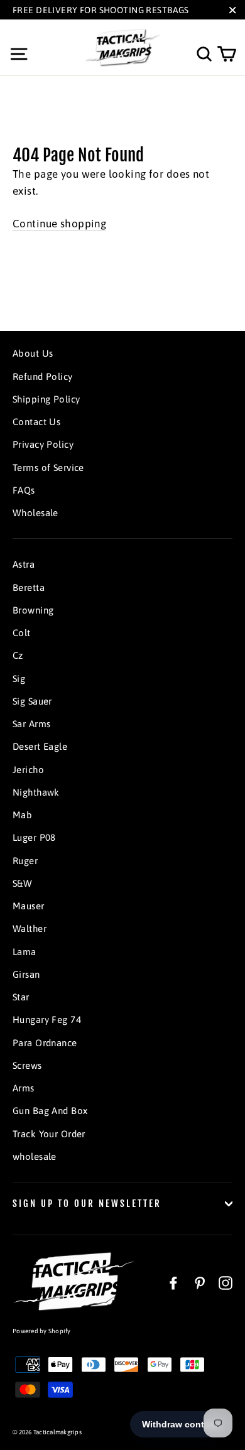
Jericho (28, 769)
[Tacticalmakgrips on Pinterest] (200, 1282)
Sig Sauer (32, 701)
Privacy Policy (43, 444)
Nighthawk (36, 792)
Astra (24, 564)
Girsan (26, 974)
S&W (22, 883)
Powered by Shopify (42, 1331)
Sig (19, 678)
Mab (22, 814)
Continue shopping (59, 223)
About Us (33, 353)
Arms (24, 1088)
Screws (27, 1065)
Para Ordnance (45, 1042)
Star (21, 997)
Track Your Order (49, 1133)
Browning (33, 610)
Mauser (29, 906)
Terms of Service (48, 467)
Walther (29, 928)
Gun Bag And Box (50, 1110)
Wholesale (35, 512)
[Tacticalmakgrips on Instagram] (225, 1282)
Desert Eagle (40, 746)
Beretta (29, 587)
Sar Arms (31, 723)
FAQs (24, 490)
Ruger (25, 860)
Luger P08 (34, 837)
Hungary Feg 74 (47, 1019)
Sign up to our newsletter (87, 1203)
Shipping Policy (46, 399)
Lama (24, 951)
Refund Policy (43, 376)
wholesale (35, 1156)
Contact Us (36, 421)
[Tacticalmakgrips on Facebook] (173, 1282)
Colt (22, 632)
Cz (18, 655)
